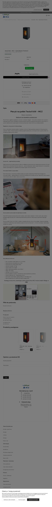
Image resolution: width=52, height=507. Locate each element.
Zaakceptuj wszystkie (33, 499)
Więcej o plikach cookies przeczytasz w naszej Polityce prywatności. (15, 496)
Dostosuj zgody (22, 499)
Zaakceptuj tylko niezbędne (9, 499)
